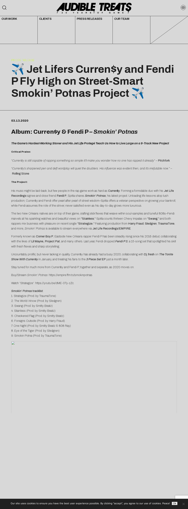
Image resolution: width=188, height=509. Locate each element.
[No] (183, 504)
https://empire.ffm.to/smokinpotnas (70, 275)
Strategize (85, 223)
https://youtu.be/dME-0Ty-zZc (54, 283)
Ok (174, 503)
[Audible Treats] (94, 7)
